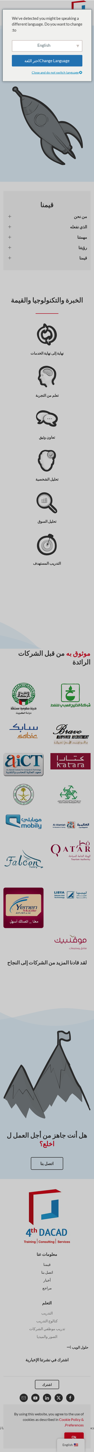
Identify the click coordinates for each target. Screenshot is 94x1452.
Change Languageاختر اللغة (47, 60)
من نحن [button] (80, 216)
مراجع (47, 1288)
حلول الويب (80, 1347)
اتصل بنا (47, 1163)
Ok (74, 1437)
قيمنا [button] (83, 257)
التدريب (47, 1313)
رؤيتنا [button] (82, 247)
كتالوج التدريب (47, 1321)
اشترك (47, 1384)
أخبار (47, 1280)
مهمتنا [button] (82, 237)
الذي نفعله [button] (78, 226)
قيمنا (47, 1264)
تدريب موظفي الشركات (47, 1328)
